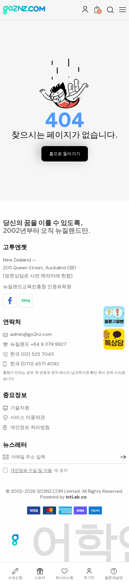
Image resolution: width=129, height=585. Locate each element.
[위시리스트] (64, 571)
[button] (122, 10)
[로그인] (85, 9)
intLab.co (76, 497)
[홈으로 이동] (24, 9)
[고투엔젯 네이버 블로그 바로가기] (26, 301)
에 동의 (39, 470)
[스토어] (40, 571)
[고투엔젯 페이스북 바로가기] (10, 301)
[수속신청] (15, 571)
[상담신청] (114, 571)
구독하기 (121, 457)
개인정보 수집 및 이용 (31, 470)
